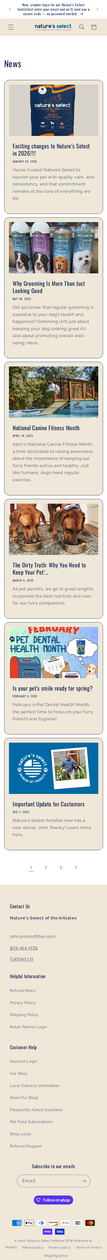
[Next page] (76, 867)
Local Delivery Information (35, 1085)
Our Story (19, 1073)
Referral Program (26, 1146)
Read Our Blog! (24, 1097)
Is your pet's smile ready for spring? (53, 688)
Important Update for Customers (49, 804)
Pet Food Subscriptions (31, 1122)
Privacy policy (60, 1247)
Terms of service (89, 1247)
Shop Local (20, 1134)
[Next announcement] (97, 9)
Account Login (23, 1061)
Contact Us (21, 958)
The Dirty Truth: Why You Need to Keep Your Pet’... (49, 568)
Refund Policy (23, 990)
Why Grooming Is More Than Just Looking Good (49, 287)
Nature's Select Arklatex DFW (50, 1241)
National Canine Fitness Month (46, 428)
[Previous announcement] (9, 9)
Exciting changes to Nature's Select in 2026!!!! (51, 149)
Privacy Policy (23, 1003)
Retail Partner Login (28, 1027)
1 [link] (31, 867)
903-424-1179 (24, 947)
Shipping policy (56, 1256)
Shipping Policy (24, 1015)
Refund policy (33, 1247)
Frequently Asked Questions (36, 1110)
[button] (11, 27)
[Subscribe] (84, 1181)
